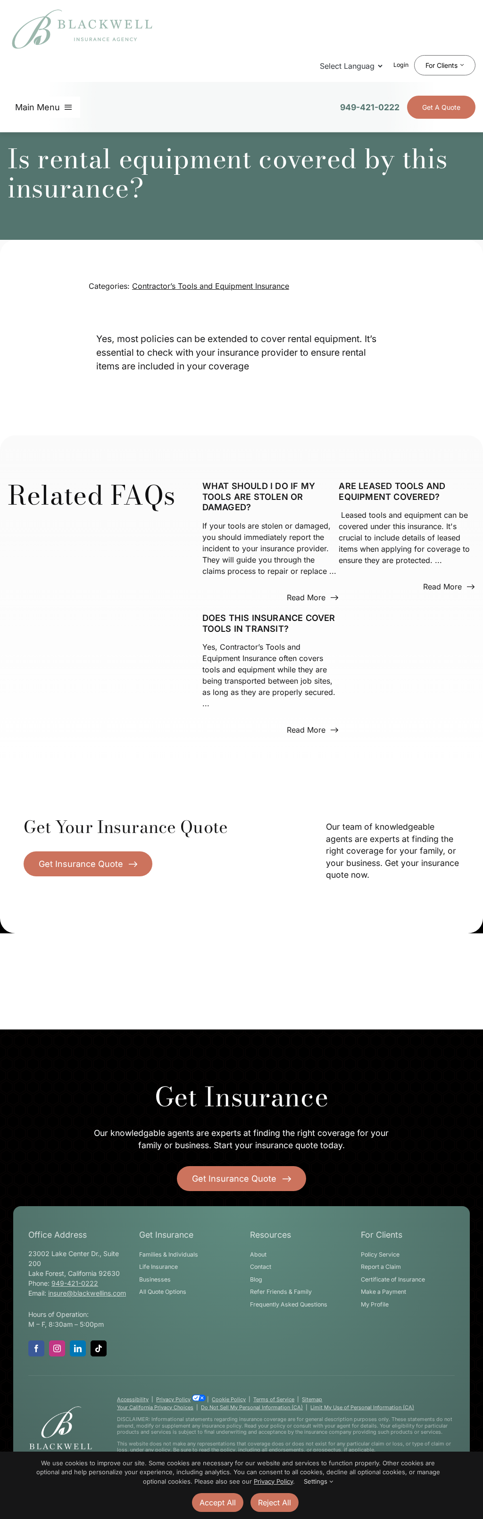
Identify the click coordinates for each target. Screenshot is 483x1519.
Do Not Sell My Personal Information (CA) (252, 1407)
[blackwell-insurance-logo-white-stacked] (60, 1409)
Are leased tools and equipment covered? (392, 491)
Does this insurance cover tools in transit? (268, 623)
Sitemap (312, 1399)
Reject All (274, 1502)
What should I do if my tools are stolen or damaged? (258, 496)
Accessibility (133, 1399)
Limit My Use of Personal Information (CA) (362, 1407)
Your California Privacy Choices (155, 1407)
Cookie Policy (229, 1399)
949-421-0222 (370, 107)
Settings (316, 1481)
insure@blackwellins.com (87, 1293)
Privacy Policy (173, 1399)
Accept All (218, 1502)
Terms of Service (273, 1399)
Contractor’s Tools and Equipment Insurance (210, 286)
